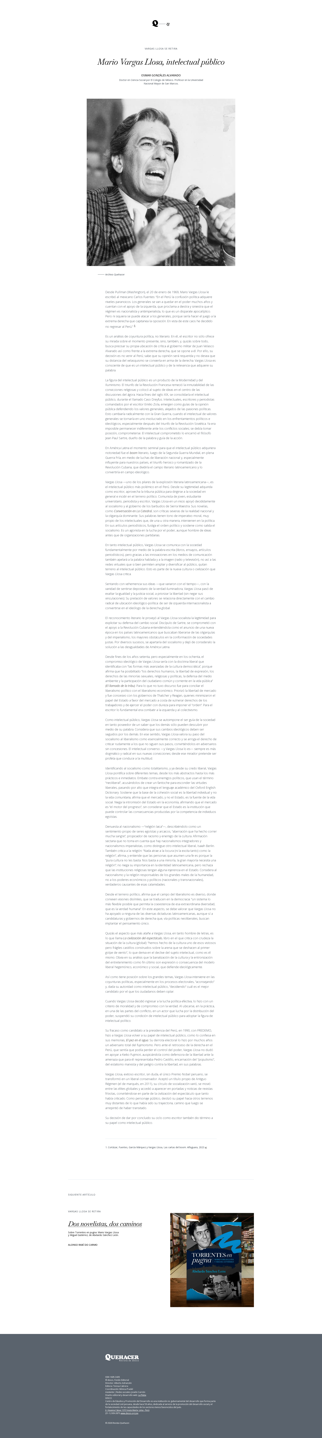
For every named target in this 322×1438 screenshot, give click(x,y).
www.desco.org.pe (129, 1413)
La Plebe (142, 1395)
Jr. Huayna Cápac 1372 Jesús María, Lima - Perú (127, 1410)
